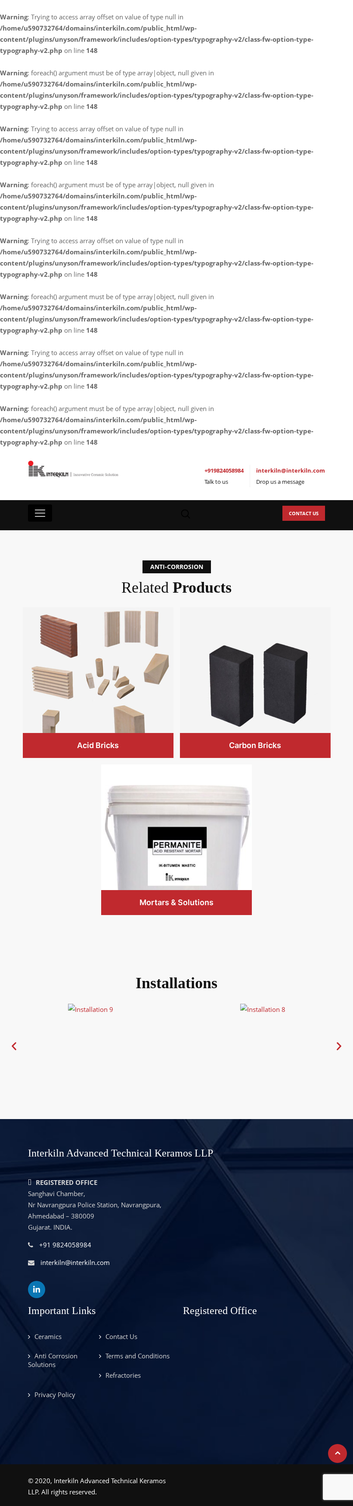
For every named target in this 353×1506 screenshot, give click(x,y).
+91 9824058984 (65, 1244)
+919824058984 (224, 470)
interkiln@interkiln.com (290, 470)
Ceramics (48, 1336)
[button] (14, 1046)
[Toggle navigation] (40, 513)
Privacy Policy (54, 1394)
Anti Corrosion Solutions (52, 1360)
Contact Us (304, 513)
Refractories (123, 1375)
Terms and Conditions (137, 1355)
